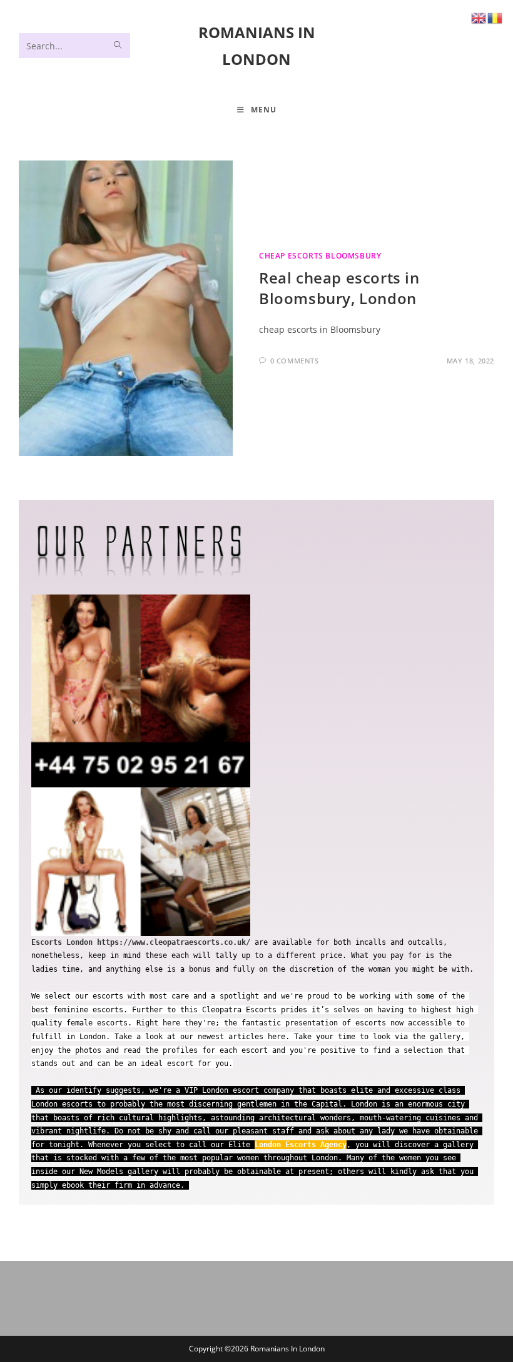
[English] (479, 17)
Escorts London (62, 942)
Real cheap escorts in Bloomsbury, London (339, 288)
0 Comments (294, 360)
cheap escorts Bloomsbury (320, 255)
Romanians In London (287, 1348)
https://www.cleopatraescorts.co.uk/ (173, 942)
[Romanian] (495, 17)
